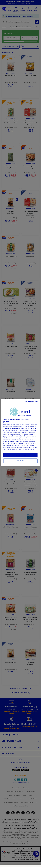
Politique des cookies (28, 449)
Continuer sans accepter (31, 401)
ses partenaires (27, 424)
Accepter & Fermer (20, 455)
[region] (20, 432)
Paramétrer (20, 460)
